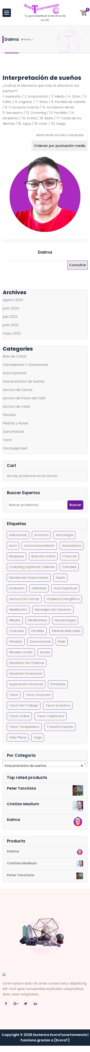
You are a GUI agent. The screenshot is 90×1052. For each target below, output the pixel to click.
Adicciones (18, 535)
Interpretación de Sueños (24, 381)
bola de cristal (43, 556)
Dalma (45, 252)
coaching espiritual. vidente (32, 567)
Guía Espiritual (14, 373)
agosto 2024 (13, 300)
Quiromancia (13, 431)
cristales (69, 567)
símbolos (58, 684)
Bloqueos (16, 556)
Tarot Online (19, 716)
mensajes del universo (53, 609)
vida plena (17, 737)
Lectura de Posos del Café (24, 398)
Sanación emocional (25, 673)
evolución (16, 588)
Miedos (15, 620)
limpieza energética (63, 599)
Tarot (7, 440)
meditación (18, 609)
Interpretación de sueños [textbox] (44, 765)
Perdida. (37, 630)
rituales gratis (21, 652)
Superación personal (26, 684)
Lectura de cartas (24, 599)
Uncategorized (15, 448)
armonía (41, 535)
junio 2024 (11, 308)
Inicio (27, 39)
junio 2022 (11, 325)
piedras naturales (66, 630)
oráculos (16, 630)
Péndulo (9, 414)
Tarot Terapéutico (24, 726)
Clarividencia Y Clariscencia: (25, 364)
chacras (70, 556)
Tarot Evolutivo (57, 705)
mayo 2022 (12, 333)
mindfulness (37, 620)
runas (45, 652)
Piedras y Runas (15, 423)
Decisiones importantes (28, 577)
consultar (77, 265)
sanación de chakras (26, 662)
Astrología (64, 535)
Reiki (61, 641)
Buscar (75, 504)
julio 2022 (10, 316)
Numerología (65, 620)
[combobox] (45, 764)
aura (13, 545)
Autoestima (71, 545)
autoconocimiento (39, 545)
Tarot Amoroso (38, 694)
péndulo (15, 641)
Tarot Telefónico (50, 716)
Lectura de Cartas (17, 389)
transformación (60, 726)
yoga (37, 737)
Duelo (60, 577)
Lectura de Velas (16, 406)
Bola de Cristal (14, 356)
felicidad (39, 588)
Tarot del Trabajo (23, 705)
